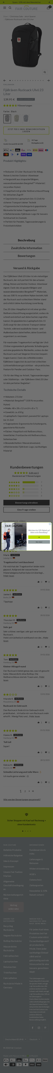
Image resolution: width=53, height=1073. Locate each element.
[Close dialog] (50, 524)
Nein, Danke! (39, 542)
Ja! (39, 537)
